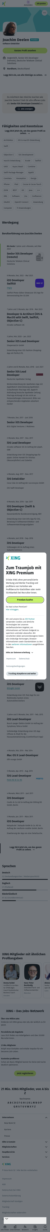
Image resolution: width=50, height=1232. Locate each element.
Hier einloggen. (12, 609)
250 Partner (30, 619)
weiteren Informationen (22, 644)
